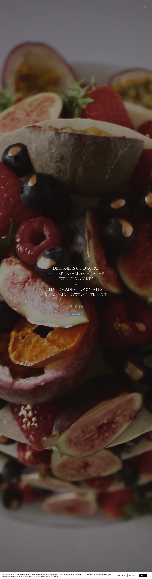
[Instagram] (81, 307)
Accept (143, 575)
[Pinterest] (76, 307)
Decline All (132, 575)
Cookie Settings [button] (121, 575)
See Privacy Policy (52, 576)
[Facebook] (71, 307)
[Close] (149, 575)
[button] (145, 6)
